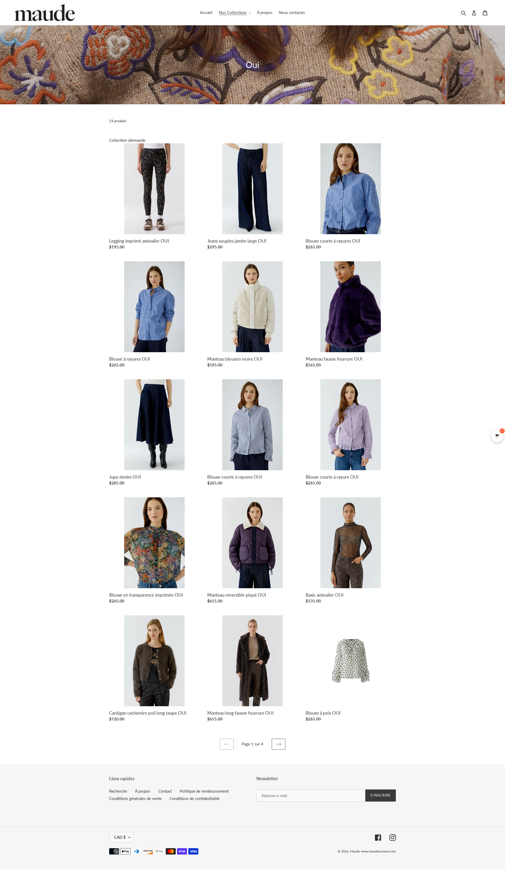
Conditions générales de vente (135, 798)
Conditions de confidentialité (195, 798)
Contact (165, 791)
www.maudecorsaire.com (378, 851)
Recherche (118, 791)
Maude (355, 851)
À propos (142, 791)
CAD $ (120, 837)
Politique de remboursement (204, 791)
